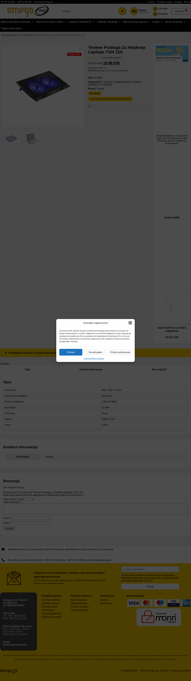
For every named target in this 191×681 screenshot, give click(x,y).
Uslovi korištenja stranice (94, 358)
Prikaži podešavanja (120, 352)
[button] (130, 322)
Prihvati (70, 352)
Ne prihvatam (95, 352)
